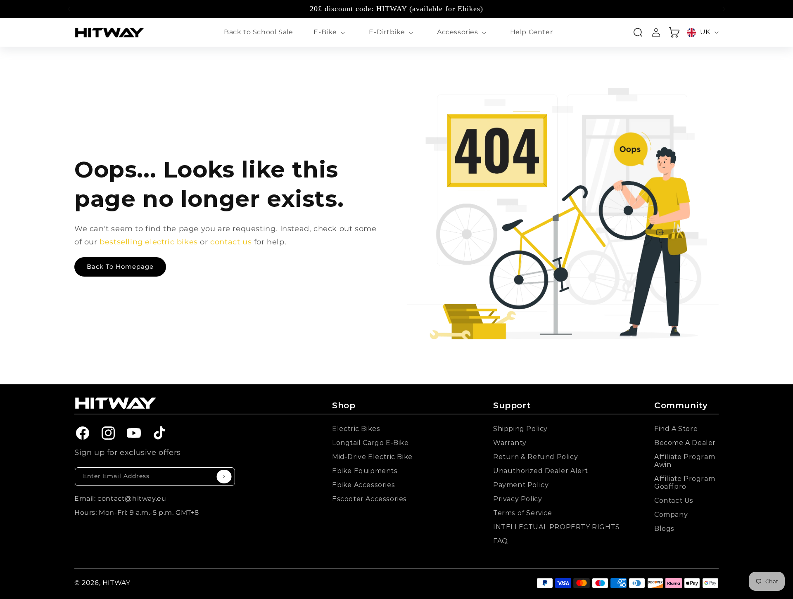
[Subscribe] (224, 476)
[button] (330, 32)
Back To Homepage (120, 266)
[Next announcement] (724, 9)
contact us (231, 241)
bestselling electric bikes (149, 241)
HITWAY (116, 583)
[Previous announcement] (69, 9)
